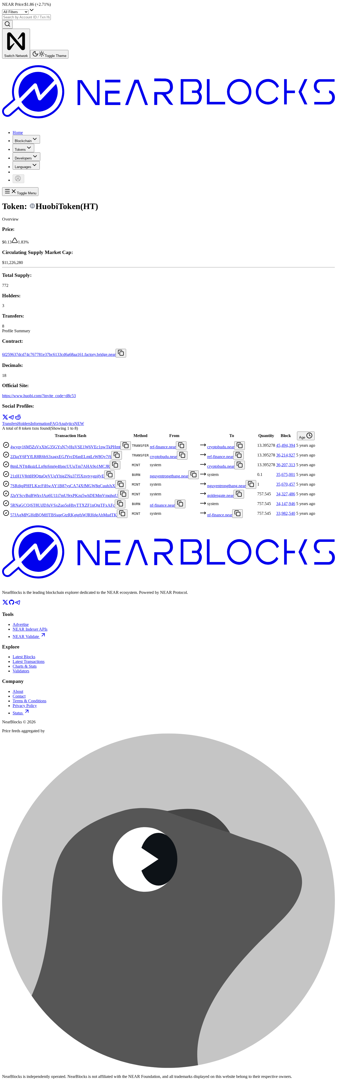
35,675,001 (285, 474)
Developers (23, 158)
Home (18, 132)
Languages (23, 167)
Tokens (20, 150)
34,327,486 (285, 494)
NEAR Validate (26, 636)
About (18, 691)
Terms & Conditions (29, 701)
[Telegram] (11, 419)
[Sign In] (18, 178)
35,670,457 (285, 484)
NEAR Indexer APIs (30, 629)
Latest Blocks (24, 657)
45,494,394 (285, 445)
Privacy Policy (25, 705)
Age (302, 437)
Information (40, 423)
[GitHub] (11, 604)
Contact (19, 696)
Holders (24, 423)
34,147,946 (285, 503)
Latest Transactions (28, 661)
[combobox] (26, 17)
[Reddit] (18, 419)
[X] (5, 419)
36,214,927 (285, 455)
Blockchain (23, 141)
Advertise (21, 624)
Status (18, 713)
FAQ (54, 423)
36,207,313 (285, 465)
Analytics (71, 423)
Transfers (9, 423)
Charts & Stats (25, 666)
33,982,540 (285, 513)
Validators (21, 671)
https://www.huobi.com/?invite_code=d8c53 (39, 395)
